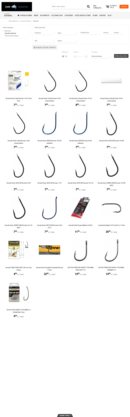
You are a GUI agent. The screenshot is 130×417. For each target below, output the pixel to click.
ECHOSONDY (69, 15)
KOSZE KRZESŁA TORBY (83, 15)
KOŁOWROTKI (44, 15)
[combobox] (45, 32)
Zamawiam (124, 7)
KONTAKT (103, 15)
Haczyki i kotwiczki (26, 21)
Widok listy (65, 52)
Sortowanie (95, 52)
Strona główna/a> (13, 21)
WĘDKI (36, 15)
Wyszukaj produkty (122, 56)
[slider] (77, 57)
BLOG (109, 15)
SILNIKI (95, 15)
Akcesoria (36, 21)
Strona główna (26, 15)
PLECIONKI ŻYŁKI (57, 15)
